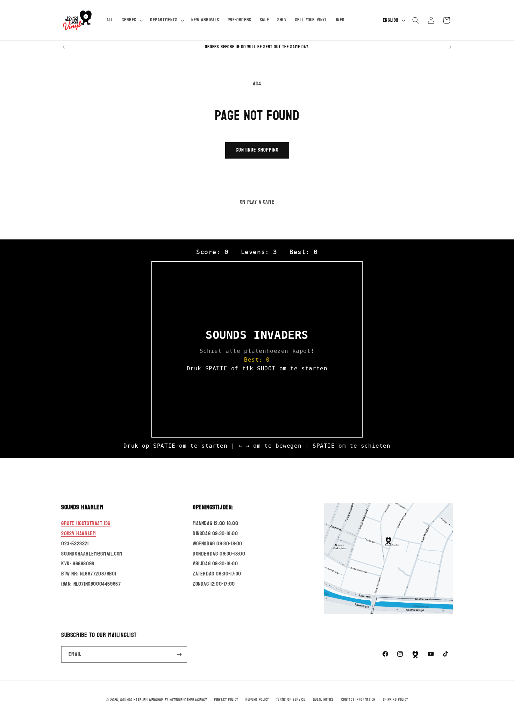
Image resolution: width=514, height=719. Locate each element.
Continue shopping (257, 150)
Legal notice (323, 700)
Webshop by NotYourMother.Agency (178, 700)
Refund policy (257, 700)
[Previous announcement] (63, 47)
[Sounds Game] (415, 655)
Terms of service (291, 700)
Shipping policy (395, 700)
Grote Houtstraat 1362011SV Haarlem (85, 528)
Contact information (358, 700)
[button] (131, 20)
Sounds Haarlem (134, 700)
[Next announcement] (450, 47)
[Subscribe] (179, 654)
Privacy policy (226, 700)
